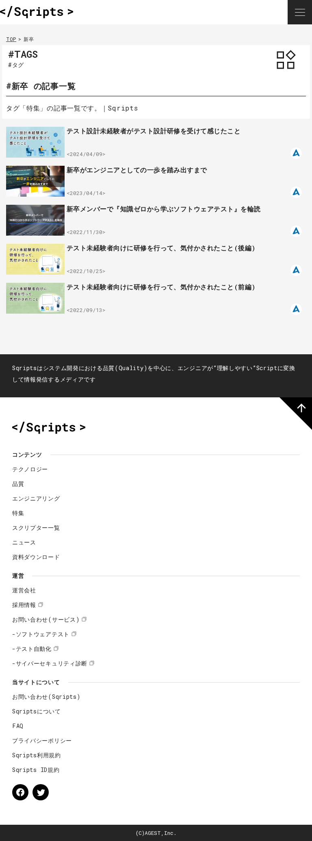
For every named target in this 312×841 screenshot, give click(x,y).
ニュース (24, 542)
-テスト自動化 (32, 648)
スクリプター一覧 (36, 527)
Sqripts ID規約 (35, 770)
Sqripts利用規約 (36, 755)
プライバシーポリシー (42, 740)
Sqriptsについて (36, 711)
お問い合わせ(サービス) (46, 619)
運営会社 (24, 590)
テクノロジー (30, 469)
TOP (11, 39)
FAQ (18, 726)
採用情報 (24, 605)
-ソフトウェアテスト (40, 634)
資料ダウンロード (36, 557)
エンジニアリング (36, 498)
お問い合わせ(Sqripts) (46, 696)
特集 (18, 513)
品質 (18, 484)
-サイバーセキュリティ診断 (49, 663)
